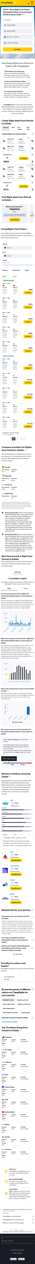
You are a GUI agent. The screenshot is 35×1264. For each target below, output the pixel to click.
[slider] (33, 265)
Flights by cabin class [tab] (24, 1004)
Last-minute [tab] (20, 128)
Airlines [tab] (26, 588)
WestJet (12, 880)
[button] (23, 15)
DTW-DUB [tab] (18, 572)
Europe (16, 1230)
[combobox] (8, 20)
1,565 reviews (14, 806)
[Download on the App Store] (21, 1259)
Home (10, 1230)
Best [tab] (13, 127)
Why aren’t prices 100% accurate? (13, 1223)
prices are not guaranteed (9, 1211)
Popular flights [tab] (25, 1012)
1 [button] (13, 439)
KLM (11, 800)
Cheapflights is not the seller (12, 1216)
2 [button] (17, 439)
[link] (14, 220)
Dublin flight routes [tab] (8, 1004)
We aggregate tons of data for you (13, 1219)
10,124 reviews (15, 871)
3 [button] (21, 439)
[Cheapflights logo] (7, 3)
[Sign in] (28, 3)
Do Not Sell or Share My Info (17, 1250)
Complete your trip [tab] (22, 1000)
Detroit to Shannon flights (9, 1022)
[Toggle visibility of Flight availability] (18, 722)
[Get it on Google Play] (13, 1259)
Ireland (21, 1230)
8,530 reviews (14, 857)
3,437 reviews (14, 885)
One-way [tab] (28, 128)
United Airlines (14, 866)
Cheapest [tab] (6, 127)
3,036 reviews (14, 899)
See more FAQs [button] (17, 954)
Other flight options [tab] (9, 1008)
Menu (32, 1)
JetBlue (12, 894)
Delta (12, 852)
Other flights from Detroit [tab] (10, 1012)
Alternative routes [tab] (8, 1000)
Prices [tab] (9, 588)
